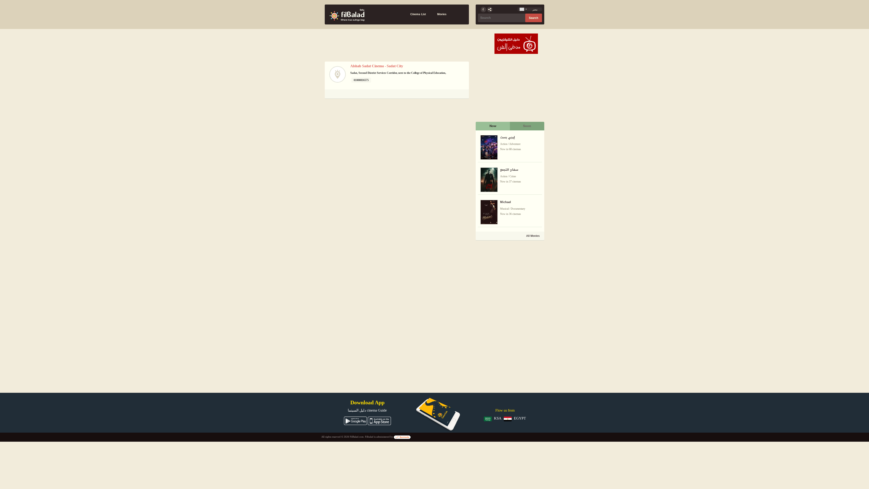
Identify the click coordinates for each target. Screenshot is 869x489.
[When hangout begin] (347, 14)
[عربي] (483, 9)
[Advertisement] (510, 273)
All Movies (533, 235)
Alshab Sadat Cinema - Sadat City (376, 66)
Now (492, 126)
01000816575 (361, 80)
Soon (527, 126)
